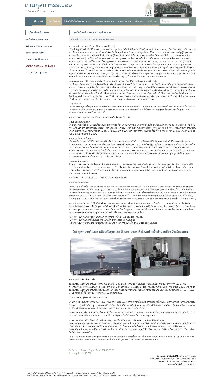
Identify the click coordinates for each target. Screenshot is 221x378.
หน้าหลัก (40, 21)
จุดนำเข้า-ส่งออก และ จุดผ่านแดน (40, 66)
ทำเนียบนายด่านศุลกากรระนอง (39, 46)
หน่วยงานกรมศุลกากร (104, 21)
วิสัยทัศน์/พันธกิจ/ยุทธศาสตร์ (77, 21)
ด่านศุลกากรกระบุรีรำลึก (36, 72)
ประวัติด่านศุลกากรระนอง (37, 39)
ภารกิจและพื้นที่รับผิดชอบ (37, 59)
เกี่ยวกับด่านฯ (54, 21)
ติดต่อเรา (139, 21)
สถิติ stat (152, 21)
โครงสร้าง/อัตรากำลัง (35, 52)
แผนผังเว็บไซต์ (124, 21)
